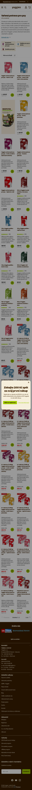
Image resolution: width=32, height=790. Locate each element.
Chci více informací (23, 402)
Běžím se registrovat (10, 402)
